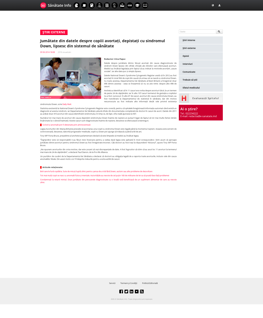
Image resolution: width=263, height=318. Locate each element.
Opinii (186, 56)
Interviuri (188, 63)
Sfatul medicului (191, 87)
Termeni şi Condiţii (128, 283)
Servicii (112, 283)
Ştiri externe (189, 48)
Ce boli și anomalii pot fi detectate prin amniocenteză (66, 124)
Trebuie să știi (190, 79)
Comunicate (189, 71)
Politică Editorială (150, 283)
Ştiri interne (189, 40)
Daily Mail (66, 104)
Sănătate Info (59, 5)
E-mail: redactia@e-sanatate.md (198, 116)
